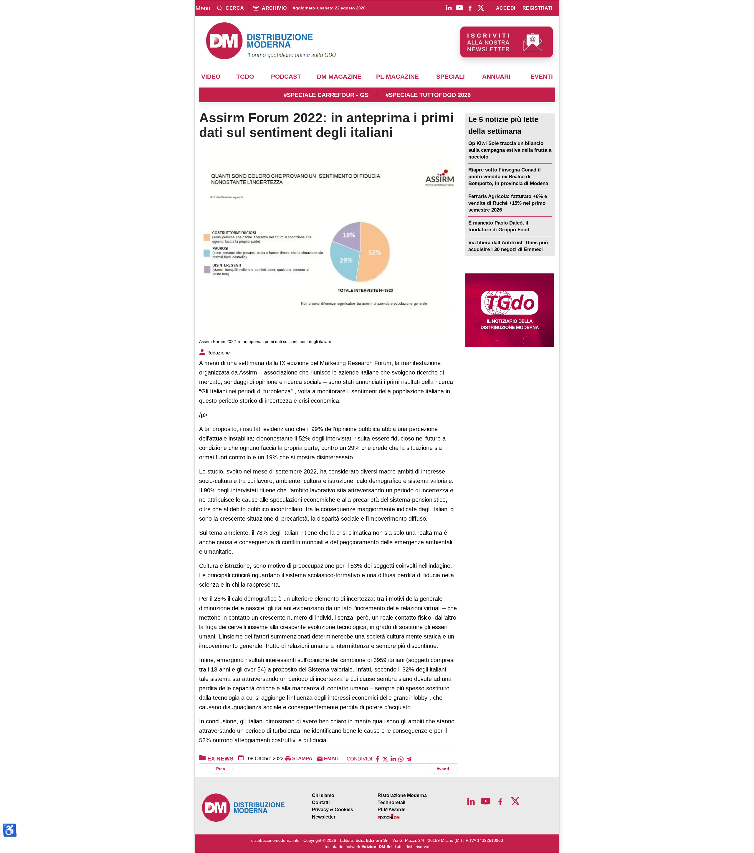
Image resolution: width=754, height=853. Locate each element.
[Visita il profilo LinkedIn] (448, 7)
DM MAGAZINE (339, 76)
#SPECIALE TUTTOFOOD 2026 (428, 95)
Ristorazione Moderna (402, 795)
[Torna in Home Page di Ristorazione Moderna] (243, 807)
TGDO (245, 76)
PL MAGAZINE (397, 76)
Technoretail (391, 802)
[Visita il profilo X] (480, 7)
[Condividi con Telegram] (409, 758)
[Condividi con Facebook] (378, 758)
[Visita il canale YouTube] (459, 7)
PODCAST (286, 76)
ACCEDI (505, 8)
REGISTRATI (537, 8)
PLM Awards (392, 809)
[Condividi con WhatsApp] (401, 758)
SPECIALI (450, 76)
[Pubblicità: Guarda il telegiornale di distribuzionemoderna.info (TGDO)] (509, 310)
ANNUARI (496, 76)
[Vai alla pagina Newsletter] (506, 42)
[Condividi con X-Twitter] (385, 758)
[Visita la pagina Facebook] (470, 7)
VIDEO (210, 76)
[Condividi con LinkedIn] (393, 758)
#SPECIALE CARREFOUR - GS (326, 95)
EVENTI (541, 76)
